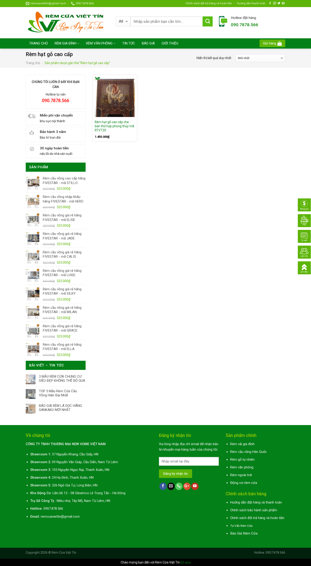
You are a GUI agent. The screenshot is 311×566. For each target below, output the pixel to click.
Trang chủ (33, 63)
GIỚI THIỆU (170, 43)
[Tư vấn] (304, 236)
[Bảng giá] (304, 205)
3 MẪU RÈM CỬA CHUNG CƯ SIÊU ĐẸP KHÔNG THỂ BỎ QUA (62, 378)
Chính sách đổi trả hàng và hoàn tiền (209, 3)
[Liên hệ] (304, 252)
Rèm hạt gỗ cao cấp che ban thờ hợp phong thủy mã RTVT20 (114, 126)
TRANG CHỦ (38, 43)
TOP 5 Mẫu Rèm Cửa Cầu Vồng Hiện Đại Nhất (58, 393)
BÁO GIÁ (148, 43)
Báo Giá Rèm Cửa (243, 533)
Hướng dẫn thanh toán (251, 3)
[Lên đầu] (304, 267)
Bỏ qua (186, 562)
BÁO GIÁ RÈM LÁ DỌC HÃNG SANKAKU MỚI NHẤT (60, 408)
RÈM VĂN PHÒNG (99, 43)
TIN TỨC (128, 43)
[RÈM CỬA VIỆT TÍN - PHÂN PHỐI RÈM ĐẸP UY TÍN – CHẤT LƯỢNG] (67, 22)
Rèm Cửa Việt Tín (64, 552)
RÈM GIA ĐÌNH (65, 43)
